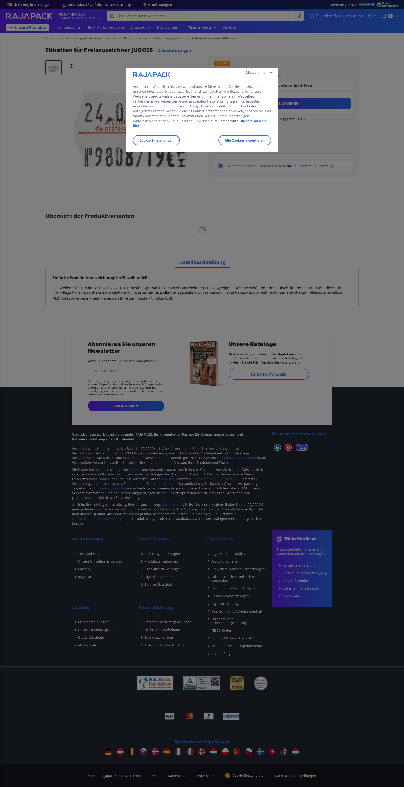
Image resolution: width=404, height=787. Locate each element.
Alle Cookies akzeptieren (245, 140)
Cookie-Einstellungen (156, 140)
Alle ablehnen (256, 72)
